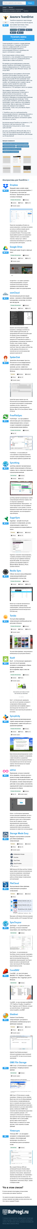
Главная (4, 7)
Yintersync (15, 1130)
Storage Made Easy (19, 833)
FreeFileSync (16, 415)
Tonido (13, 615)
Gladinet (14, 1014)
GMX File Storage (18, 1062)
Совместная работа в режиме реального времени (15, 143)
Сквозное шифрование (22, 146)
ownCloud (15, 292)
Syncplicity (15, 716)
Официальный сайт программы (18, 27)
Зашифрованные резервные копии (12, 149)
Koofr (12, 657)
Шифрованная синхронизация (10, 152)
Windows (11, 7)
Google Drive (16, 246)
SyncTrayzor (15, 922)
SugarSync (15, 517)
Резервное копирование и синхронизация (13, 9)
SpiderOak (15, 357)
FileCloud (14, 883)
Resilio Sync (15, 570)
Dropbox (14, 185)
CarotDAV (14, 970)
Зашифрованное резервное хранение (12, 11)
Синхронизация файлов (9, 146)
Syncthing (14, 462)
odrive (13, 770)
